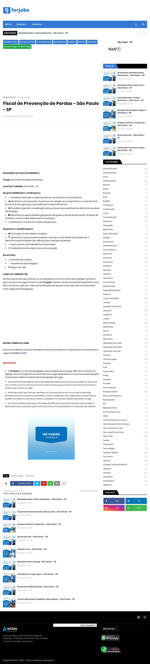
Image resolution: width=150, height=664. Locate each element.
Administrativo (11, 42)
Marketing (125, 326)
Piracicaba (125, 371)
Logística (125, 314)
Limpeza (72, 42)
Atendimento (60, 42)
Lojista (125, 318)
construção (125, 209)
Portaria (125, 379)
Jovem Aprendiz (44, 42)
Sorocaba (125, 456)
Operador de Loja (125, 351)
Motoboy (125, 334)
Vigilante (125, 484)
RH (125, 403)
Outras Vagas (24, 97)
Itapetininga (125, 286)
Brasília (125, 201)
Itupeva (125, 294)
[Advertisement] (51, 72)
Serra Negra (125, 448)
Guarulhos (125, 278)
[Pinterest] (44, 483)
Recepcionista (125, 391)
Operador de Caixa (125, 347)
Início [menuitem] (8, 24)
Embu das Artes (125, 233)
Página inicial (9, 97)
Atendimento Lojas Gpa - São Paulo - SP (37, 574)
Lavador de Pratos (125, 306)
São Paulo (92, 42)
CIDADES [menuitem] (20, 24)
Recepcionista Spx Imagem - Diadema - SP (132, 111)
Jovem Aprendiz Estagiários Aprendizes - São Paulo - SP (46, 599)
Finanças (125, 257)
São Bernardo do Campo (125, 420)
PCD (125, 367)
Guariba (125, 274)
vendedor (125, 476)
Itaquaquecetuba (125, 290)
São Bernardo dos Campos (125, 424)
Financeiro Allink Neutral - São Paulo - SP (38, 586)
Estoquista (125, 241)
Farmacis (125, 253)
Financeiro (125, 262)
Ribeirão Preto (125, 407)
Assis (125, 176)
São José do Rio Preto (125, 432)
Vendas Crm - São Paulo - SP (31, 549)
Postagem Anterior (13, 490)
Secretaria (125, 444)
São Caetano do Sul (125, 428)
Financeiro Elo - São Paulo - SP (32, 536)
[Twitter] (37, 483)
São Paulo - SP (125, 48)
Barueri (125, 184)
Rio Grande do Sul (125, 412)
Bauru (125, 188)
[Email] (57, 483)
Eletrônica (125, 229)
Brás (125, 197)
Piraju (125, 375)
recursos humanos (125, 395)
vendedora (125, 480)
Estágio (125, 237)
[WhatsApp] (50, 483)
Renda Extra (125, 399)
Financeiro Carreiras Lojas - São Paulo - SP (131, 149)
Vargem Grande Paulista (125, 464)
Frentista (125, 265)
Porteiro (125, 383)
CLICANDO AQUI (17, 353)
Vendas (81, 42)
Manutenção (125, 322)
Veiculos (125, 468)
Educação (125, 225)
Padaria (125, 363)
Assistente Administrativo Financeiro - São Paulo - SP (44, 511)
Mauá (125, 330)
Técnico (125, 460)
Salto (125, 416)
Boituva (125, 193)
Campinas (125, 205)
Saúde (125, 440)
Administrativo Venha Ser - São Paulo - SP (131, 86)
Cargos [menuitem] (36, 24)
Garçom (125, 270)
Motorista (125, 339)
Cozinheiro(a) (125, 217)
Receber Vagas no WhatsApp (17, 46)
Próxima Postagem (89, 490)
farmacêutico (125, 245)
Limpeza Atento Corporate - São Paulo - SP (39, 524)
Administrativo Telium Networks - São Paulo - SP (43, 33)
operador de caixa (125, 343)
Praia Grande (125, 387)
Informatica (125, 282)
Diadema (125, 221)
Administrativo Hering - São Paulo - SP (36, 561)
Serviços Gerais (27, 42)
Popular (109, 66)
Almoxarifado (125, 172)
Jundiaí (125, 302)
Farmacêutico (125, 249)
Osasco (125, 355)
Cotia (125, 213)
